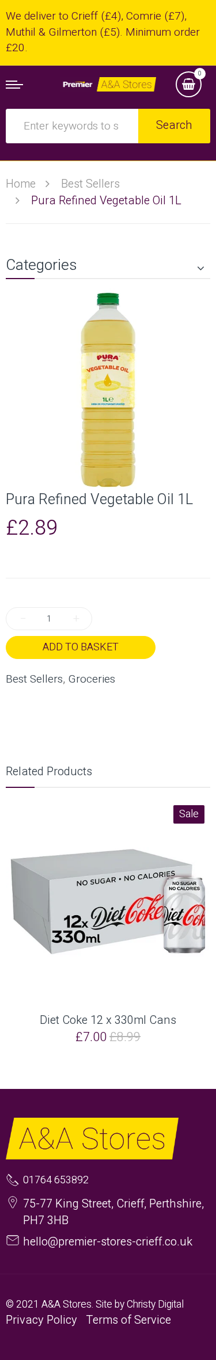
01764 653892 (56, 1180)
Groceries (91, 679)
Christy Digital (155, 1304)
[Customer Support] (108, 84)
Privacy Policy (41, 1320)
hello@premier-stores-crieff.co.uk (107, 1241)
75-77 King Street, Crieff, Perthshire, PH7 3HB (113, 1212)
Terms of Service (128, 1320)
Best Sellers (34, 679)
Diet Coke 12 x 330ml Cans (108, 1020)
